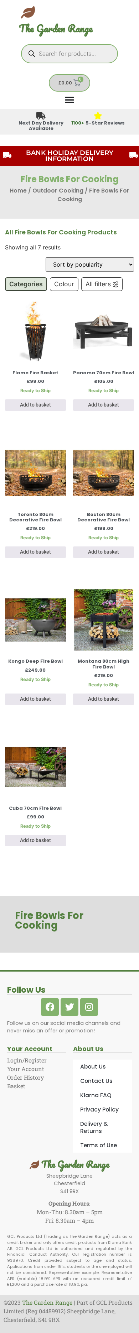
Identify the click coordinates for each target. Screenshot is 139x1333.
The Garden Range (56, 28)
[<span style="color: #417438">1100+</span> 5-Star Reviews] (98, 116)
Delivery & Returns (94, 1127)
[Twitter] (69, 1007)
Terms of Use (98, 1145)
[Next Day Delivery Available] (41, 116)
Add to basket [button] (35, 405)
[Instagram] (89, 1007)
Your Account (25, 1068)
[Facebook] (50, 1007)
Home (18, 190)
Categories (26, 284)
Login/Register (27, 1060)
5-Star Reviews (98, 123)
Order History (25, 1077)
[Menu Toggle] (69, 99)
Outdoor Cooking (57, 190)
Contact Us (96, 1081)
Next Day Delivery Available (41, 126)
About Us (93, 1066)
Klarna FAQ (96, 1095)
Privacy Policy (99, 1109)
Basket (16, 1086)
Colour (64, 284)
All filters (98, 284)
